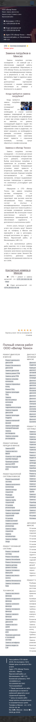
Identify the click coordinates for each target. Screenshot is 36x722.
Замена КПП (10, 449)
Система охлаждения (18, 46)
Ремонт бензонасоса (13, 562)
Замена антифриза (12, 643)
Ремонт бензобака (12, 557)
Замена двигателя (12, 371)
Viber (7, 282)
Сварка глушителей (12, 510)
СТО (5, 46)
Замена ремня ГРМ (12, 373)
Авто (27, 662)
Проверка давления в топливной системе (12, 637)
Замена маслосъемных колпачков (11, 399)
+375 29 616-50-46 (13, 23)
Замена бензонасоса (13, 581)
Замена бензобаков (12, 560)
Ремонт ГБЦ (9, 389)
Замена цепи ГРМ (12, 376)
